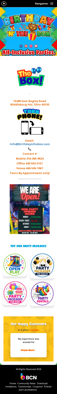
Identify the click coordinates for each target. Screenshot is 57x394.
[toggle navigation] (52, 3)
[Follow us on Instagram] (31, 45)
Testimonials (24, 386)
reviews (34, 330)
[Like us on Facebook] (21, 45)
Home (13, 383)
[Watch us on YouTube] (36, 45)
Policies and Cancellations (35, 388)
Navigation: (41, 3)
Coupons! (37, 386)
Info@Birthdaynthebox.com (30, 144)
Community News (26, 383)
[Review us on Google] (26, 45)
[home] (3, 3)
